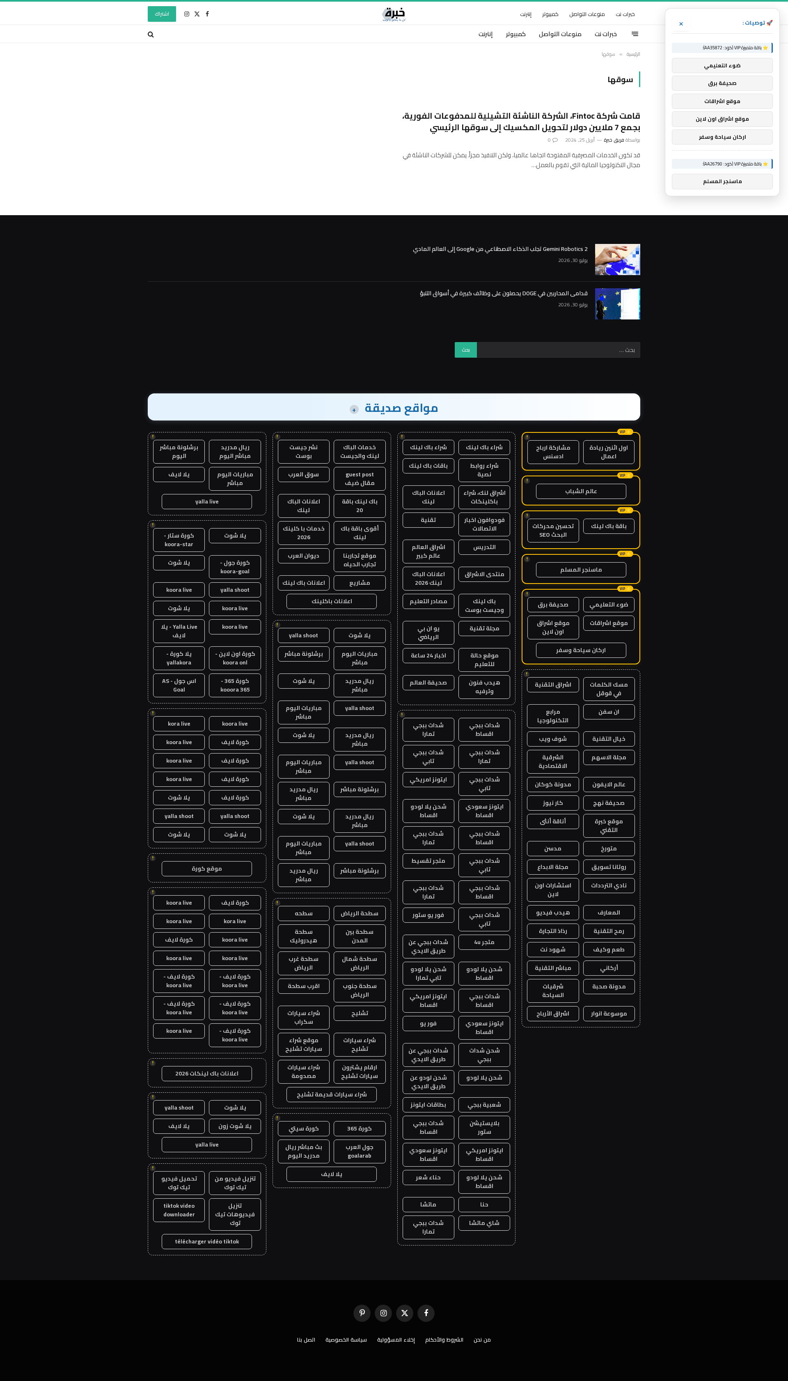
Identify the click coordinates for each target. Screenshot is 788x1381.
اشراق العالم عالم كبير (428, 551)
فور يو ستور (428, 915)
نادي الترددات (609, 885)
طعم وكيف (609, 949)
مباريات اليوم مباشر (359, 658)
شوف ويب (553, 738)
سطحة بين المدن (359, 936)
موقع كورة (207, 868)
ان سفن (608, 711)
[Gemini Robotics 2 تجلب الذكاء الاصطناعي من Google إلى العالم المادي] (617, 259)
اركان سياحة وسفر (581, 650)
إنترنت (525, 14)
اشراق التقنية (553, 684)
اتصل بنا (306, 1339)
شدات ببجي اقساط (484, 729)
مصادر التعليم (428, 601)
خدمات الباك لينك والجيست (359, 451)
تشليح (359, 1013)
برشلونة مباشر (303, 653)
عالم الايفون (608, 784)
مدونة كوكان (553, 784)
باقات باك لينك (428, 465)
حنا (484, 1204)
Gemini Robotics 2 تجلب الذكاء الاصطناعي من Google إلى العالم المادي (500, 249)
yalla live (207, 501)
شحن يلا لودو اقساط (428, 810)
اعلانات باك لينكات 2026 (206, 1073)
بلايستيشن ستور (484, 1127)
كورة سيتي (304, 1128)
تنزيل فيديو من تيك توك (235, 1183)
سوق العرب (303, 474)
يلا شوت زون (235, 1126)
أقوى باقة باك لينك (360, 532)
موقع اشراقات (609, 623)
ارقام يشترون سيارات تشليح (359, 1071)
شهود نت (553, 949)
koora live (179, 589)
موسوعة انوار (609, 1013)
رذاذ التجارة (553, 931)
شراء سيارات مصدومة (303, 1071)
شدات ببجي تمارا (428, 729)
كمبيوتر (550, 14)
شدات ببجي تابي (428, 756)
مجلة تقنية (484, 628)
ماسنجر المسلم (581, 569)
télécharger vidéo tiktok (207, 1241)
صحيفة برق (553, 604)
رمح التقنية (608, 931)
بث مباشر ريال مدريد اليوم (303, 1151)
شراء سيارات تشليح (359, 1044)
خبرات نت (625, 14)
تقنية (428, 520)
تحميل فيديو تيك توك (179, 1183)
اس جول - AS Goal (179, 685)
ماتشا (428, 1204)
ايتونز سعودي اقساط (484, 810)
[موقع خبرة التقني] (394, 14)
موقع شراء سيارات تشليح (303, 1044)
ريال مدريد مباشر (359, 685)
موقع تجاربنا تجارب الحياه (359, 560)
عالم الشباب (581, 491)
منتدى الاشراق (484, 574)
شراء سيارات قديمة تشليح (332, 1094)
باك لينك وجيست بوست (484, 605)
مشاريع (359, 582)
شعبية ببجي (484, 1104)
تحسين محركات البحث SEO (553, 530)
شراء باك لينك (484, 447)
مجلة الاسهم (608, 757)
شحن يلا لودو (484, 1077)
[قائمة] (635, 34)
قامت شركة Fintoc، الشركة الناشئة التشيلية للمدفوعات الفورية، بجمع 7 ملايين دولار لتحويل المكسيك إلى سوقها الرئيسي (521, 121)
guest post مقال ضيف (360, 478)
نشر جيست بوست (303, 451)
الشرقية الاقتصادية (552, 761)
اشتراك (162, 13)
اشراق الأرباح (552, 1013)
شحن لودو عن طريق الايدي (428, 1081)
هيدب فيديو (553, 912)
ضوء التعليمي (608, 604)
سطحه (304, 913)
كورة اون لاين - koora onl (235, 658)
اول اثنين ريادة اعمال (608, 452)
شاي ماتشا (484, 1223)
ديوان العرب (303, 555)
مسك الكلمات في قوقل (609, 689)
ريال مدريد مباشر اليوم (235, 451)
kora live (179, 723)
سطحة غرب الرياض (303, 963)
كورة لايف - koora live (235, 980)
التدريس (484, 547)
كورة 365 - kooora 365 (235, 685)
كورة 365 (359, 1128)
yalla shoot (303, 635)
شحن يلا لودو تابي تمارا (428, 973)
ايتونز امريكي (428, 779)
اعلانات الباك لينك (428, 497)
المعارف (609, 912)
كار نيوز (553, 802)
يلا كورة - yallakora (179, 658)
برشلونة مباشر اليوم (179, 451)
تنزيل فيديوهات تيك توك (235, 1214)
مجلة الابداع (552, 867)
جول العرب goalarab (359, 1151)
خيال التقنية (608, 738)
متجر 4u (484, 942)
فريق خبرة (614, 140)
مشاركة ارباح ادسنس (553, 452)
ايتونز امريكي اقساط (428, 1000)
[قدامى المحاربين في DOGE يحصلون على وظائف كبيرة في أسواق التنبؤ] (617, 303)
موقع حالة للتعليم (484, 659)
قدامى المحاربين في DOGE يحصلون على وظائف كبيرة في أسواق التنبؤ (504, 293)
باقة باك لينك (609, 526)
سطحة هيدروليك (303, 936)
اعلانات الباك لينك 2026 (428, 578)
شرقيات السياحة (553, 990)
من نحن (482, 1339)
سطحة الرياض (359, 913)
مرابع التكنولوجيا (552, 716)
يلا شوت (359, 635)
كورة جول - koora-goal (235, 567)
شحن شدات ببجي (484, 1054)
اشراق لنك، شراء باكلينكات (484, 497)
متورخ (609, 848)
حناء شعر (428, 1177)
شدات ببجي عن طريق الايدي (428, 946)
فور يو (428, 1023)
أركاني (609, 968)
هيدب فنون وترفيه (484, 686)
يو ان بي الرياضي (428, 632)
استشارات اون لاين (553, 889)
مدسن (552, 848)
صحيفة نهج (609, 802)
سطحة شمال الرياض (359, 963)
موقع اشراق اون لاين (553, 627)
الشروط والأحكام (444, 1339)
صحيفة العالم (428, 682)
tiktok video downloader (179, 1210)
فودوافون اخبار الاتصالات (484, 524)
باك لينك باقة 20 (360, 505)
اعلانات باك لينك (303, 582)
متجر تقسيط (428, 860)
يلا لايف (331, 1174)
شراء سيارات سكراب (303, 1017)
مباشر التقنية (553, 968)
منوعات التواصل (587, 14)
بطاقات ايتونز (428, 1104)
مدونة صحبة (609, 986)
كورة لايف (235, 742)
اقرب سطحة (304, 986)
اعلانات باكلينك (332, 601)
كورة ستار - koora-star (179, 539)
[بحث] (152, 34)
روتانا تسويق (608, 867)
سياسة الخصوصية (346, 1339)
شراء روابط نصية (484, 470)
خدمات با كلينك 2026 (304, 532)
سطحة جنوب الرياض (360, 990)
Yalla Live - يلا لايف (179, 631)
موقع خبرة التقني (609, 825)
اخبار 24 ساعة (428, 655)
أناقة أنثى (553, 821)
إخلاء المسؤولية (396, 1339)
